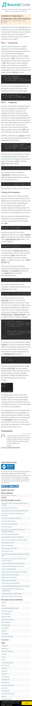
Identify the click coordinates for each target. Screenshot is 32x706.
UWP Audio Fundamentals (9, 580)
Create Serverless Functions (9, 548)
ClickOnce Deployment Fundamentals (12, 596)
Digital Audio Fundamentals (9, 577)
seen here (26, 188)
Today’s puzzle (6, 46)
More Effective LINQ (7, 551)
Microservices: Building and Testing (11, 518)
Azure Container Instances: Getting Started (13, 563)
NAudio (4, 602)
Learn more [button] (9, 704)
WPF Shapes (5, 633)
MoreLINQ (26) (5, 691)
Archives (5, 640)
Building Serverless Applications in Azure (13, 566)
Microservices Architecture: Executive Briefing (14, 540)
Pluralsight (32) (6, 682)
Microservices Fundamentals (9, 524)
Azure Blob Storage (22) (8, 693)
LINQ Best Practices (7, 526)
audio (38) (4, 671)
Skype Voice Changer (7, 619)
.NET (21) (4, 696)
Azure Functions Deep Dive (9, 521)
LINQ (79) (4, 654)
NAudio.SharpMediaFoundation (10, 608)
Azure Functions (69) (7, 662)
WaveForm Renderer (7, 611)
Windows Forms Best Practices (10, 574)
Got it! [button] (26, 703)
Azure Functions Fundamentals (10, 534)
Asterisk (4, 631)
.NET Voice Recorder (7, 636)
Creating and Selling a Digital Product (12, 593)
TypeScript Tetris (6, 616)
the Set (3, 32)
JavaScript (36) (6, 677)
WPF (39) (4, 668)
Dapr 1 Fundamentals (7, 545)
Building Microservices (8, 542)
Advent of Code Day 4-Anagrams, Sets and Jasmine (16, 17)
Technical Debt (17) (7, 699)
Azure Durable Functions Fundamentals (12, 537)
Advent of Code (21, 21)
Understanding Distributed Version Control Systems (16, 586)
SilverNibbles (5, 628)
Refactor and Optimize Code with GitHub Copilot (15, 510)
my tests (17, 410)
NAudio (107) (5, 648)
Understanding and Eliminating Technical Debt (14, 572)
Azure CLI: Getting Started (9, 569)
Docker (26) (5, 688)
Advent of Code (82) (7, 651)
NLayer (4, 605)
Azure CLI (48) (5, 665)
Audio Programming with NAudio (11, 583)
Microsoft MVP (8, 471)
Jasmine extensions (19, 422)
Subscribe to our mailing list (8, 495)
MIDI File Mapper (6, 622)
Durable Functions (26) (8, 685)
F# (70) (3, 660)
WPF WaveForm (6, 614)
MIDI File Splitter (6, 625)
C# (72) (3, 657)
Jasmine (4, 221)
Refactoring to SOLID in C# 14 (10, 508)
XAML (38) (4, 674)
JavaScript (4, 22)
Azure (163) (5, 645)
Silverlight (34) (5, 679)
